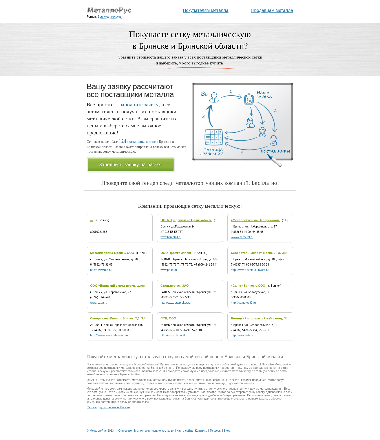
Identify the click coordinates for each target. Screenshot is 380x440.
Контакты (201, 430)
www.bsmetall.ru (171, 237)
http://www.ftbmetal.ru (174, 335)
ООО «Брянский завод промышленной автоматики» (130, 285)
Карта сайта (185, 430)
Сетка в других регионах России (108, 407)
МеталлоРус (98, 430)
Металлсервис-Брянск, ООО (112, 253)
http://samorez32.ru (243, 302)
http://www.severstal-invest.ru (250, 269)
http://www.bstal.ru (242, 335)
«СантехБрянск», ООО (248, 285)
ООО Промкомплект (176, 253)
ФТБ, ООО (168, 318)
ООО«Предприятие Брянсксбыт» (186, 220)
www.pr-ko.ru (169, 269)
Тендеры (215, 430)
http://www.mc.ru (100, 269)
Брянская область (110, 16)
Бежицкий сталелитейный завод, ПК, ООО (264, 318)
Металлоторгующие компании (154, 430)
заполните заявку (139, 104)
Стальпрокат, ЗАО (175, 285)
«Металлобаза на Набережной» (255, 220)
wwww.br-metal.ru (242, 237)
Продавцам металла (272, 10)
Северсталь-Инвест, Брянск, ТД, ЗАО (260, 253)
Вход (227, 430)
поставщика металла (138, 141)
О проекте (125, 430)
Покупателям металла (205, 10)
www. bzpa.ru (98, 302)
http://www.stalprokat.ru (175, 302)
